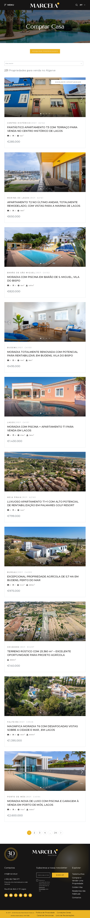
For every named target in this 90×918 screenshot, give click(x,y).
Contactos (76, 898)
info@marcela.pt (11, 874)
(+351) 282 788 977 (12, 879)
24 (55, 833)
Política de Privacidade (45, 913)
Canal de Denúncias (45, 915)
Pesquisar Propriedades (45, 51)
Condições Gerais (64, 913)
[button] (77, 5)
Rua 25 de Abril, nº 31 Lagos (15, 889)
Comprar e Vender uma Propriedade (77, 881)
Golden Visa (77, 887)
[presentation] (9, 97)
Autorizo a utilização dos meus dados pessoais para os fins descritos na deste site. (44, 886)
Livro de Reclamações (65, 915)
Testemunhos (78, 874)
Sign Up (60, 875)
